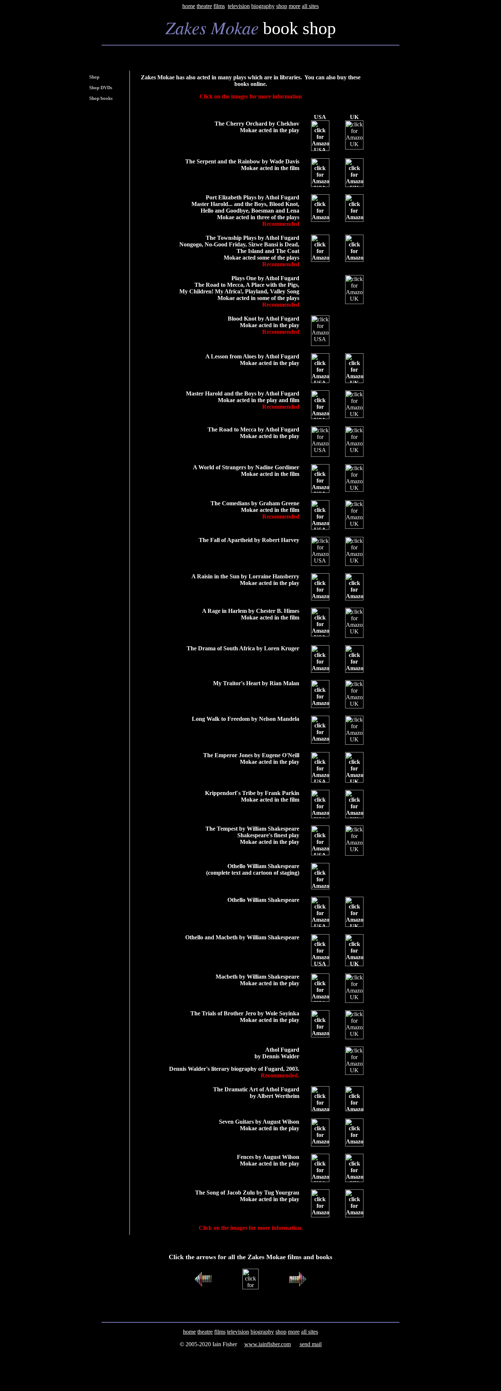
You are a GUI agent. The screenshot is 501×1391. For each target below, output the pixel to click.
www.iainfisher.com (267, 1344)
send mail (311, 1344)
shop (281, 6)
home (188, 6)
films (219, 6)
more (294, 6)
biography (263, 6)
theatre (204, 6)
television (239, 6)
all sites (310, 6)
